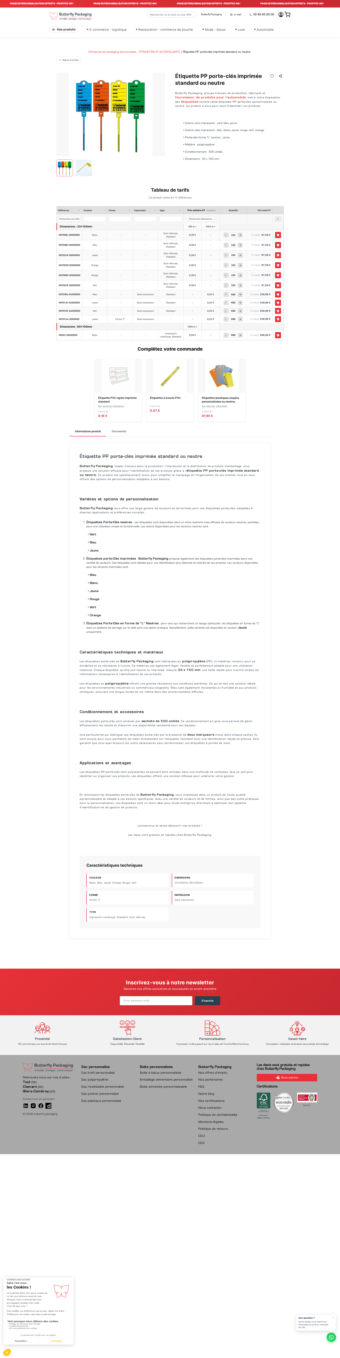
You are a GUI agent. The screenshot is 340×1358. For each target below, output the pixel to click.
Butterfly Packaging (211, 14)
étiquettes (190, 101)
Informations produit (88, 431)
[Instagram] (33, 1106)
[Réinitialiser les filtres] (278, 219)
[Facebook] (41, 1106)
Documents (119, 431)
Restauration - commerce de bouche (164, 29)
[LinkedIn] (26, 1106)
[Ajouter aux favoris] (272, 76)
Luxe (240, 29)
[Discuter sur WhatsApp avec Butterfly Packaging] (331, 1337)
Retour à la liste (71, 60)
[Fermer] (333, 1317)
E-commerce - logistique (106, 29)
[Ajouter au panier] (278, 235)
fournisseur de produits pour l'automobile (210, 97)
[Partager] (280, 76)
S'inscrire (207, 1000)
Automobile (264, 29)
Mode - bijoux (214, 29)
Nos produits (66, 29)
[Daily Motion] (48, 1106)
